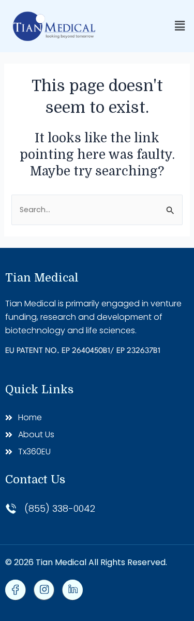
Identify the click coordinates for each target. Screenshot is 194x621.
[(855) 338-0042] (11, 508)
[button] (180, 26)
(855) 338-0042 (59, 508)
